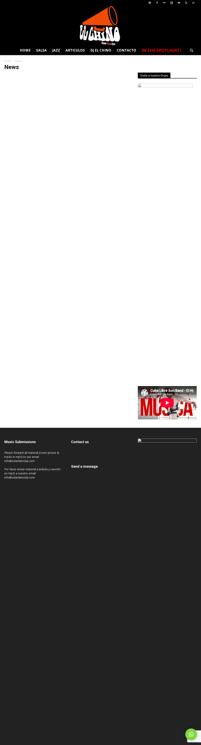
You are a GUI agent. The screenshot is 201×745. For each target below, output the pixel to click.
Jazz (56, 50)
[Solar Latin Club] (100, 26)
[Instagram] (171, 3)
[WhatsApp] (193, 3)
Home (25, 50)
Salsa (41, 50)
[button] (191, 51)
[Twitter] (186, 3)
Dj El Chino (100, 50)
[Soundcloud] (178, 3)
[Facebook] (157, 3)
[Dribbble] (149, 3)
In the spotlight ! (161, 50)
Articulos (75, 50)
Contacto (126, 50)
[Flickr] (164, 3)
